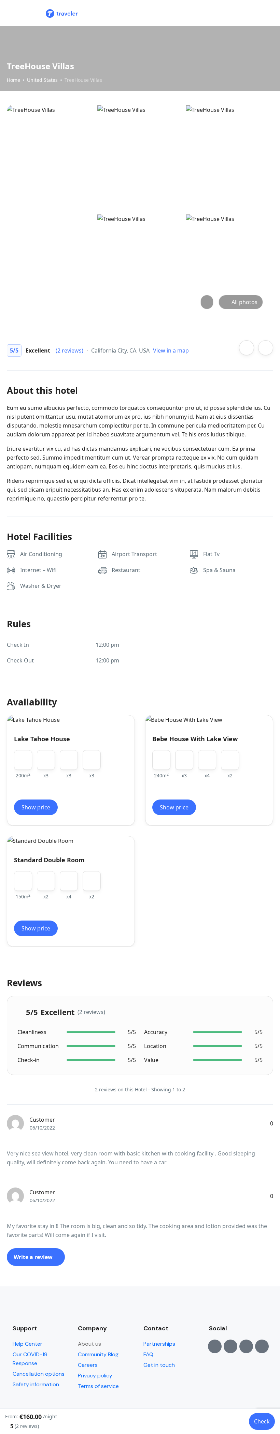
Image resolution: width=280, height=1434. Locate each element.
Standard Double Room (49, 860)
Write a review (34, 1257)
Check (262, 1421)
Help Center (27, 1343)
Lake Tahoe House (42, 739)
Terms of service (98, 1386)
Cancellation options (39, 1373)
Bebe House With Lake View (195, 739)
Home (13, 80)
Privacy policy (95, 1375)
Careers (88, 1365)
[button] (250, 13)
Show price (36, 807)
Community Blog (98, 1354)
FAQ (148, 1354)
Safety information (36, 1384)
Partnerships (159, 1343)
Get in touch (159, 1365)
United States (42, 80)
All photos (244, 302)
